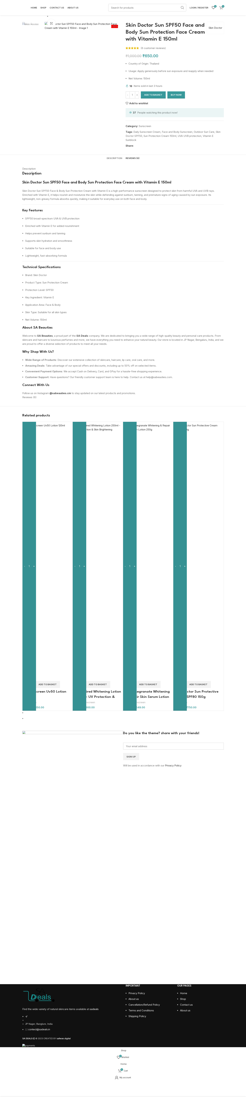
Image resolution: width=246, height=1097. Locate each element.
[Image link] (39, 994)
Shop (183, 999)
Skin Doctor (215, 27)
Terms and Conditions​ (141, 1010)
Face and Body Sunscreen (177, 131)
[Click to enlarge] (51, 23)
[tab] (114, 158)
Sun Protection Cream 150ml (160, 136)
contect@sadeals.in (39, 1029)
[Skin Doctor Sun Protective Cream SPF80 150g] (198, 550)
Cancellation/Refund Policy (144, 1004)
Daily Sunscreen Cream (146, 131)
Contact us (186, 1004)
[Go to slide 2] (84, 16)
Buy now (176, 94)
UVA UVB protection (189, 136)
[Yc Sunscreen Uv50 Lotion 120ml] (47, 550)
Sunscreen (145, 126)
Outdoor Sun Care (204, 131)
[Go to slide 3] (84, 22)
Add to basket (153, 94)
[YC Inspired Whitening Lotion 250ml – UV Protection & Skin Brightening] (97, 550)
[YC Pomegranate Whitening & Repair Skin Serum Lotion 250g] (148, 550)
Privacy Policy (173, 765)
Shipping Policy (137, 1016)
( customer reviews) (153, 48)
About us (133, 999)
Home (183, 993)
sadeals (94, 1009)
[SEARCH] (182, 7)
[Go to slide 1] (124, 713)
